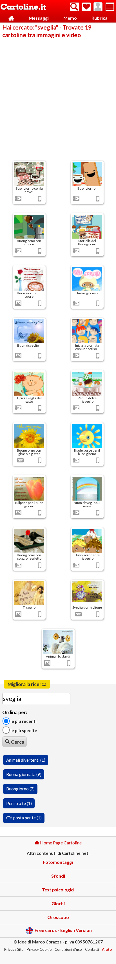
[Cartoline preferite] (86, 6)
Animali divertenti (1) (25, 760)
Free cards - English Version (63, 930)
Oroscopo (58, 917)
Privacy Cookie (39, 949)
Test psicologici (58, 889)
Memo (70, 18)
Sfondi (58, 875)
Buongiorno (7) (20, 788)
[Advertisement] (58, 99)
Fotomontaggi (58, 862)
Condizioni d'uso (68, 949)
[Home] (11, 18)
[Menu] (109, 6)
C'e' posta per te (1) (24, 817)
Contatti (92, 949)
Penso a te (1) (19, 803)
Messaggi (39, 18)
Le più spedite (23, 730)
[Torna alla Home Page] (23, 7)
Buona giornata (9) (23, 774)
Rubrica (100, 18)
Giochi (58, 903)
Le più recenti (23, 721)
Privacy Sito (14, 949)
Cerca (17, 742)
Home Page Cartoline (60, 842)
